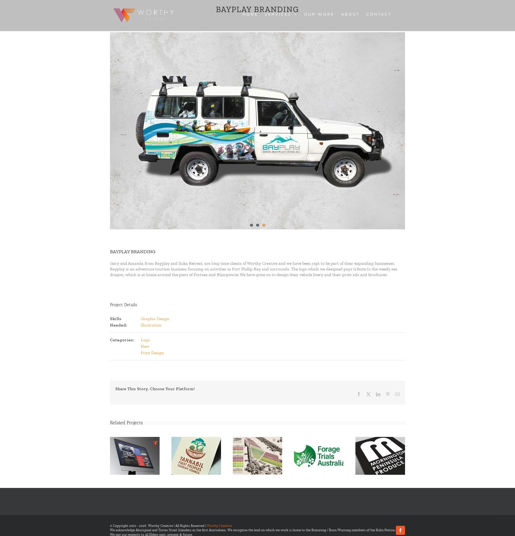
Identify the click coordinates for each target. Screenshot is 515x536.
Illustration (151, 325)
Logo (145, 339)
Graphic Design (155, 318)
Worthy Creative (219, 526)
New (145, 346)
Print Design (152, 352)
